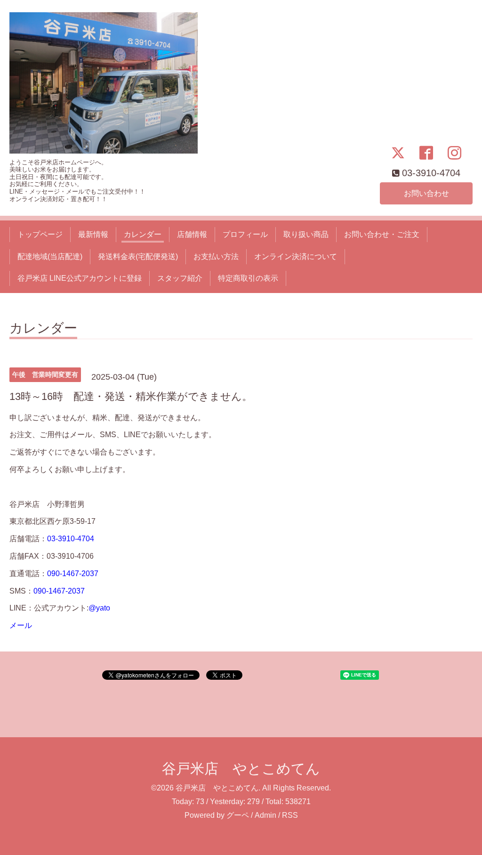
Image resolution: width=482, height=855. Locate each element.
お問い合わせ (426, 193)
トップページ (40, 234)
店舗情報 (192, 234)
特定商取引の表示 (248, 278)
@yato (99, 608)
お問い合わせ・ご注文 (381, 234)
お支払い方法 (216, 256)
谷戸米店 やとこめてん (241, 768)
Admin (265, 815)
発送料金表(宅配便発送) (138, 256)
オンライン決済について (295, 256)
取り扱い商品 (306, 234)
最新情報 (93, 234)
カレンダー (142, 234)
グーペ (237, 815)
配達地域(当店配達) (49, 256)
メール (20, 625)
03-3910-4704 (70, 539)
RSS (290, 815)
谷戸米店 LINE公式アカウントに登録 (79, 278)
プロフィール (245, 234)
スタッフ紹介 (179, 278)
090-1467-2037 (72, 574)
